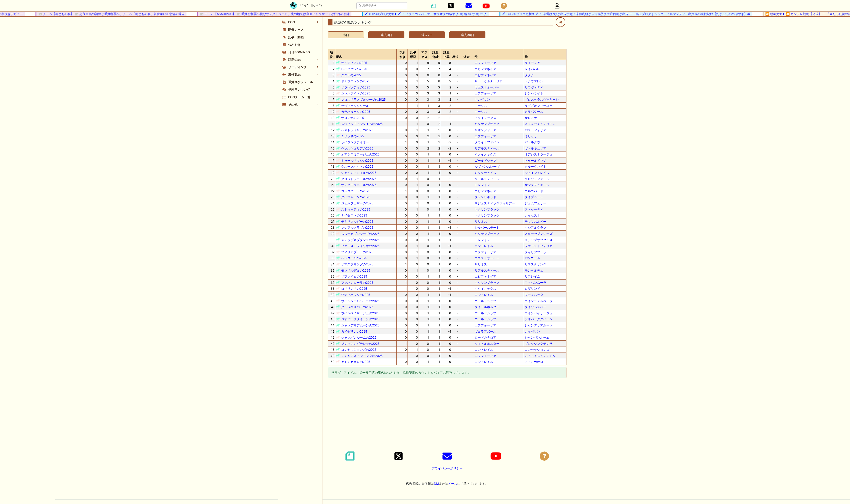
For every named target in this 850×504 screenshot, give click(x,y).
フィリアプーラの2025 (357, 252)
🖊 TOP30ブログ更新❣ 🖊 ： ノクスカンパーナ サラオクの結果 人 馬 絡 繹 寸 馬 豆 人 (417, 14)
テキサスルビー (535, 221)
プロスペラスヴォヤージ (542, 99)
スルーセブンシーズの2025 (360, 234)
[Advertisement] (447, 416)
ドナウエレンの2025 (355, 81)
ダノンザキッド (485, 197)
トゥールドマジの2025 (357, 160)
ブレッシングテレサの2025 (360, 343)
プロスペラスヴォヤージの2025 (363, 99)
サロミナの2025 (352, 118)
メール (452, 483)
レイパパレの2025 (354, 69)
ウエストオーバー (487, 87)
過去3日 (386, 35)
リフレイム (532, 276)
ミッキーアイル (485, 172)
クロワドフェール (537, 179)
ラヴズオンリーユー (538, 105)
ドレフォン (482, 185)
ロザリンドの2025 (354, 288)
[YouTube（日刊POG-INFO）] (486, 6)
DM (436, 483)
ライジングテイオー (355, 142)
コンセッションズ (537, 349)
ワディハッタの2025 (355, 295)
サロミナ (531, 118)
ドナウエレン (534, 81)
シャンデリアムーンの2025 (360, 325)
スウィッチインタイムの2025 (362, 124)
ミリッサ (531, 136)
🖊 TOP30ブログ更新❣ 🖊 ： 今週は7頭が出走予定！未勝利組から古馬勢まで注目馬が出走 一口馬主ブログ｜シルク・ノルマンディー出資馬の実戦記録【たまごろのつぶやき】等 (617, 14)
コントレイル (484, 246)
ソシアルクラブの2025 (357, 227)
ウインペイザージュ (538, 313)
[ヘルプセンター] (504, 6)
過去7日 (427, 35)
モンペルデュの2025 (355, 270)
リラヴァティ (534, 87)
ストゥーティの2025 (355, 209)
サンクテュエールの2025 (359, 185)
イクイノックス (485, 118)
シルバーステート (487, 227)
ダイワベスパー (535, 307)
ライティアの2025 (354, 63)
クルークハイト (535, 166)
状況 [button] (455, 57)
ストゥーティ (534, 209)
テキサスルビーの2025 (357, 221)
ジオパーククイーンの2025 (360, 319)
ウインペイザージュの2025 (360, 313)
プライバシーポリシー (447, 468)
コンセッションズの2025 (359, 349)
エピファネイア (485, 69)
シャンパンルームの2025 (359, 337)
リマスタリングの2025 (357, 264)
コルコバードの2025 (355, 191)
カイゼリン (532, 331)
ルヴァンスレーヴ (487, 166)
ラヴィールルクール (355, 105)
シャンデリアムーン (538, 325)
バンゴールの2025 (354, 258)
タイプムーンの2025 (355, 197)
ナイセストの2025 (354, 215)
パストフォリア (535, 130)
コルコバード (534, 191)
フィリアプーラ (535, 252)
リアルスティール (487, 148)
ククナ (529, 75)
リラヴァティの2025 (355, 87)
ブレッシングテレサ (538, 343)
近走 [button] (467, 57)
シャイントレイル (537, 172)
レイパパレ (532, 69)
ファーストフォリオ (538, 246)
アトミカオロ (534, 362)
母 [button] (526, 57)
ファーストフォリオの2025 (360, 246)
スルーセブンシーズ (538, 234)
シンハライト (534, 93)
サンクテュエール (537, 185)
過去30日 (467, 35)
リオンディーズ (485, 130)
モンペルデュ (534, 270)
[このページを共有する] (560, 22)
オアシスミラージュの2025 (360, 154)
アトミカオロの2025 (355, 362)
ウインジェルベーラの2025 (360, 301)
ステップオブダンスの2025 (360, 240)
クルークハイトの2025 (357, 166)
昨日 (346, 35)
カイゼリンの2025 (354, 331)
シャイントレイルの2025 (359, 172)
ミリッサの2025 (352, 136)
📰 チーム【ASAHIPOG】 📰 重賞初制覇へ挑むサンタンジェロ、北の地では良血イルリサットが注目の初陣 (266, 14)
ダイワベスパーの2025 (357, 307)
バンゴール (532, 258)
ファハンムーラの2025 (357, 282)
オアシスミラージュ (538, 154)
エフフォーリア (485, 63)
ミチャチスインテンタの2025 (362, 356)
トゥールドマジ (535, 160)
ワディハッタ (534, 295)
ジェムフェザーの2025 (357, 203)
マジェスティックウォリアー (495, 203)
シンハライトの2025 (355, 93)
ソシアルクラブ (535, 227)
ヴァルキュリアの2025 (357, 148)
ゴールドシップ (485, 160)
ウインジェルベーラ (538, 301)
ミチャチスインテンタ (540, 356)
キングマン (482, 99)
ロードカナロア (485, 337)
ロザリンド (532, 288)
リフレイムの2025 (354, 276)
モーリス (481, 105)
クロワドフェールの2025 (359, 179)
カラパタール (534, 111)
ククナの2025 (351, 75)
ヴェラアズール (485, 331)
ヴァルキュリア (535, 148)
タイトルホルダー (487, 307)
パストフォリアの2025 (357, 130)
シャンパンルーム (537, 337)
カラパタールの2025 (355, 111)
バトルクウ (532, 142)
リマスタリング (535, 264)
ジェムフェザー (535, 203)
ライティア (532, 63)
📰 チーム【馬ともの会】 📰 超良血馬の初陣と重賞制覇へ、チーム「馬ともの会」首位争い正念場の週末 (102, 14)
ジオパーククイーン (538, 319)
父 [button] (476, 57)
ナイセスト (532, 215)
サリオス (481, 221)
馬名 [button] (339, 57)
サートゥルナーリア (488, 81)
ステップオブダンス (538, 240)
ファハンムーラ (535, 282)
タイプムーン (534, 197)
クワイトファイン (487, 142)
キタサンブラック (487, 124)
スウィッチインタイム (540, 124)
